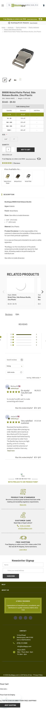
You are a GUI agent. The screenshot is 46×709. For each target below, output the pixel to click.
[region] (23, 80)
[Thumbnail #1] (10, 80)
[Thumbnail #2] (15, 80)
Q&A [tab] (17, 314)
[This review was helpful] (35, 408)
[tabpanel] (20, 291)
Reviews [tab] (8, 314)
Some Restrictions (32, 19)
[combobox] (14, 366)
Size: (4, 135)
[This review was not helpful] (38, 408)
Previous (4, 291)
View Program (33, 23)
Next (42, 291)
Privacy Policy (38, 675)
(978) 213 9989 (25, 526)
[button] (23, 194)
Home (19, 5)
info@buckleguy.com (25, 528)
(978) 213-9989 (22, 643)
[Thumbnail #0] (5, 80)
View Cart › (3, 689)
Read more (11, 451)
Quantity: (5, 145)
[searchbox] (12, 359)
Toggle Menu (3, 5)
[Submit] (9, 5)
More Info (23, 505)
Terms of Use (27, 675)
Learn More (23, 549)
